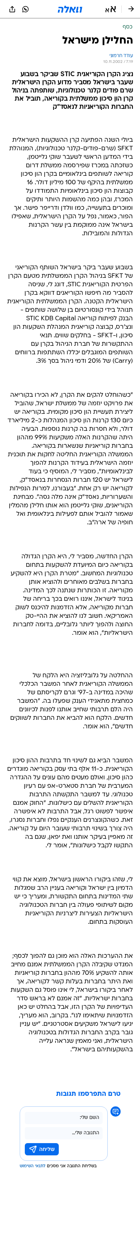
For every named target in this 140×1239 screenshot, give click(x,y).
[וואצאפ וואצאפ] (25, 9)
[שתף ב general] (12, 9)
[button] (110, 9)
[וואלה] (70, 9)
